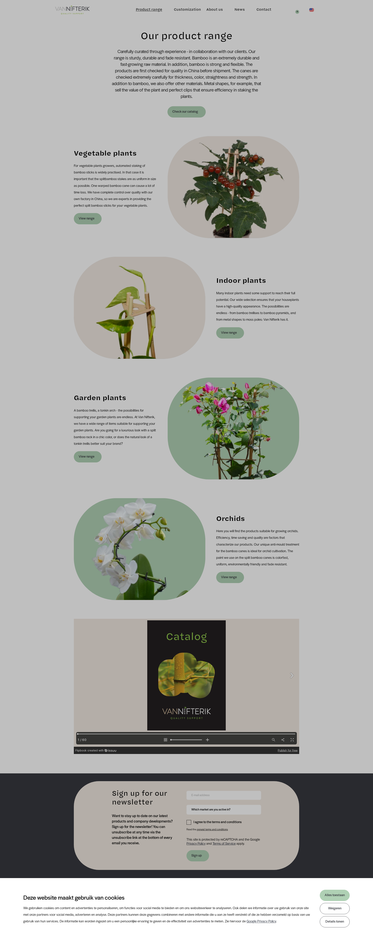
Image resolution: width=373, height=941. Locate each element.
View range (86, 218)
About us (214, 10)
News (239, 10)
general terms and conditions (212, 829)
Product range (149, 10)
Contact (263, 10)
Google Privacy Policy (261, 921)
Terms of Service (224, 844)
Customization (187, 10)
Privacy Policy (196, 844)
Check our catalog (185, 112)
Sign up (196, 855)
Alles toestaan (335, 895)
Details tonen (334, 922)
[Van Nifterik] (72, 10)
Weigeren (335, 908)
